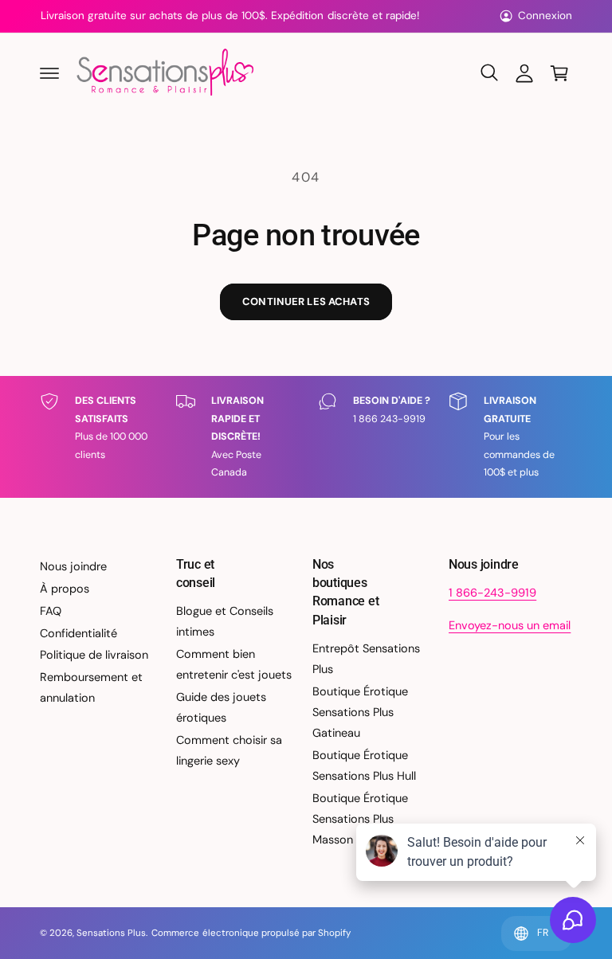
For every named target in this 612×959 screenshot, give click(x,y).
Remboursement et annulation (91, 687)
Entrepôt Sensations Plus (366, 658)
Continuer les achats (306, 301)
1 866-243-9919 (492, 592)
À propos (64, 588)
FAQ (50, 611)
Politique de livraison (94, 655)
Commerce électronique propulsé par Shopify (251, 933)
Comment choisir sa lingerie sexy (229, 750)
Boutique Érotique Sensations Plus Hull (364, 765)
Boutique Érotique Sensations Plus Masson (360, 819)
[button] (49, 73)
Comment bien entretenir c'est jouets (234, 664)
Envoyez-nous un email (510, 625)
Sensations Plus (111, 933)
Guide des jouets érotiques (221, 707)
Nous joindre (73, 566)
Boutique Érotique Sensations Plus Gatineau (360, 712)
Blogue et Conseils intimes (224, 621)
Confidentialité (78, 633)
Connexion (545, 15)
